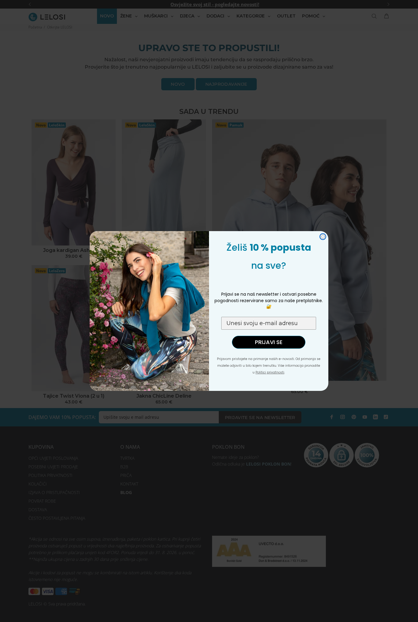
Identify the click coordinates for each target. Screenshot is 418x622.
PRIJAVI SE (268, 342)
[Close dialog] (323, 237)
